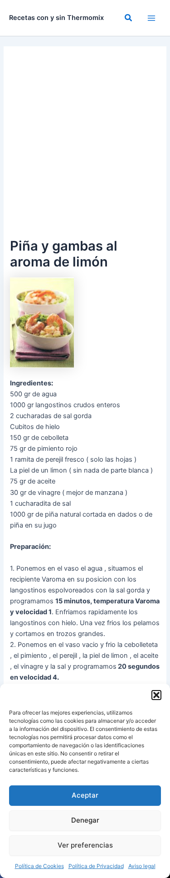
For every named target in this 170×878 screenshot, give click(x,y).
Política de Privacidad (96, 866)
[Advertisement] (85, 146)
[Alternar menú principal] (151, 18)
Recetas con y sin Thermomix (56, 18)
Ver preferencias (85, 845)
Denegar (85, 820)
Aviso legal (141, 866)
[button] (156, 695)
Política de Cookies (39, 866)
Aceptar (85, 795)
